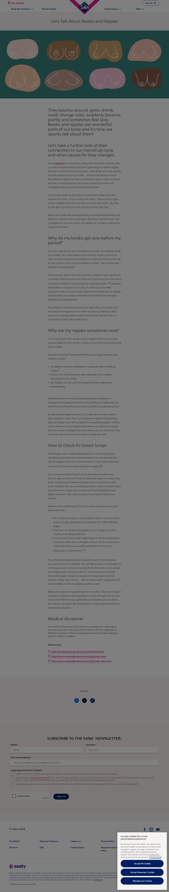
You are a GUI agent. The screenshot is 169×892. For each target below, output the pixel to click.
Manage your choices (142, 881)
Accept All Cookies (142, 863)
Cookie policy (155, 857)
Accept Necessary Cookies (142, 872)
